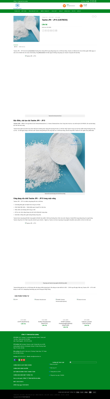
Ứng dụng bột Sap (33, 11)
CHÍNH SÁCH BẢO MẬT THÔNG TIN (23, 375)
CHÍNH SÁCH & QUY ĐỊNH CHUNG (22, 365)
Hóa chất (54, 11)
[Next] (96, 315)
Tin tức (74, 11)
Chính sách (67, 11)
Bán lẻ (61, 11)
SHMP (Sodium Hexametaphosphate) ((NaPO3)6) (65, 323)
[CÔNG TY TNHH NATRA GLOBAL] (19, 6)
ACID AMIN (57, 17)
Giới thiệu (23, 11)
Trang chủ (17, 11)
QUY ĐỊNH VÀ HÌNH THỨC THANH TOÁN (24, 371)
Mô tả (15, 46)
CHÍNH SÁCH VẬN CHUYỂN (20, 368)
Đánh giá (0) (22, 46)
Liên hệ (79, 11)
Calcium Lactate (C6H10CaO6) (87, 322)
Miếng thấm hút (45, 11)
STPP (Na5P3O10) (23, 322)
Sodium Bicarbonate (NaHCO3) (44, 322)
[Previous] (13, 315)
